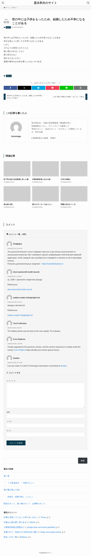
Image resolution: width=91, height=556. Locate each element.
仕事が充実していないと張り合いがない (21, 517)
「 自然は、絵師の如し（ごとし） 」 (21, 497)
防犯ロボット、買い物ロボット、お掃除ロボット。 (25, 504)
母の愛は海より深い (12, 490)
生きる (8, 27)
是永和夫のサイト (45, 2)
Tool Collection (20, 323)
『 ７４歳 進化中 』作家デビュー (19, 483)
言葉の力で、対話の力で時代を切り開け (21, 532)
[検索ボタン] (88, 3)
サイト (9, 431)
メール (9, 421)
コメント (11, 381)
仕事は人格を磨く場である (15, 522)
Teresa (43, 517)
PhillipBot (17, 244)
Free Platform (19, 339)
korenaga (16, 136)
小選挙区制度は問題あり (14, 527)
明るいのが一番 (10, 537)
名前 (8, 412)
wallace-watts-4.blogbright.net (26, 298)
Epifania (23, 537)
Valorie (32, 522)
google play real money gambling (41, 527)
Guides (16, 358)
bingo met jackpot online (51, 532)
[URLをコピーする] (80, 88)
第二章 (6, 476)
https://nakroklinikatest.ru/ (52, 264)
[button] (10, 88)
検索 (83, 461)
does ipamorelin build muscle (26, 272)
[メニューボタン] (3, 3)
